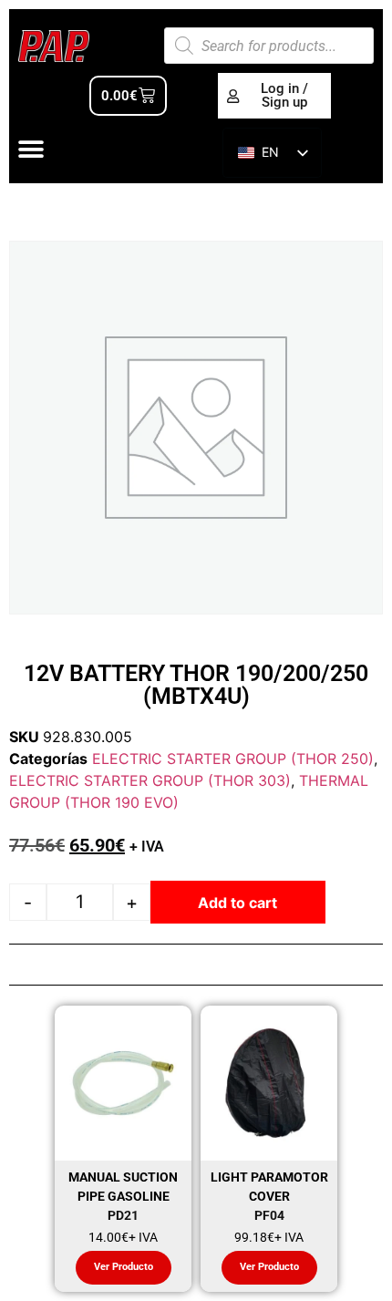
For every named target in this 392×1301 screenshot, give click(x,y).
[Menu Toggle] (31, 149)
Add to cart (237, 902)
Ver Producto (123, 1267)
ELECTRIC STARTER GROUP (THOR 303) (150, 780)
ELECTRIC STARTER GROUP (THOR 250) (233, 758)
